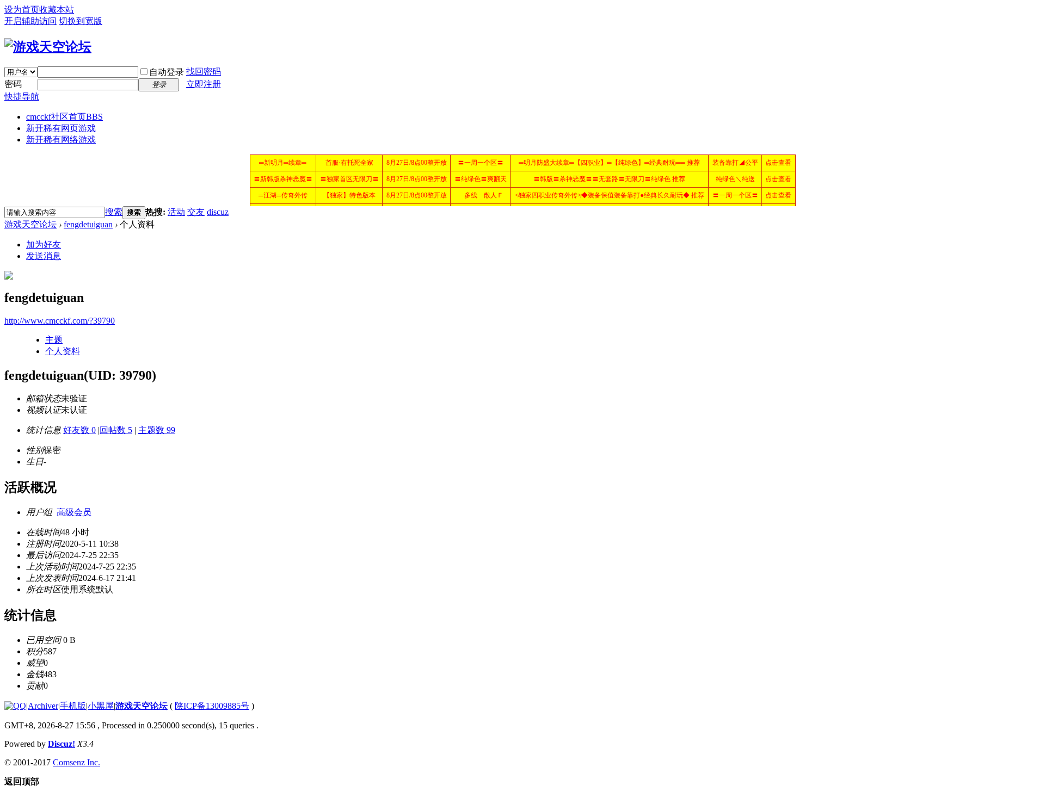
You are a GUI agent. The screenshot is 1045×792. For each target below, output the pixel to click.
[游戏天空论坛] (47, 47)
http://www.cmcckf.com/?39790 (59, 320)
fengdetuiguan (88, 224)
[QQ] (15, 705)
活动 (176, 211)
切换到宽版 (80, 21)
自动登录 (166, 72)
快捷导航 (21, 96)
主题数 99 (156, 430)
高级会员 (74, 512)
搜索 (113, 211)
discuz (218, 211)
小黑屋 (101, 705)
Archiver (43, 705)
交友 (196, 211)
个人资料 (62, 351)
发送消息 (43, 256)
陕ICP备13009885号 (212, 705)
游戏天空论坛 (30, 224)
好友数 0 (79, 430)
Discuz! (61, 743)
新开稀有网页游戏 (61, 128)
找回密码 (203, 71)
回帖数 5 (116, 430)
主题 (54, 339)
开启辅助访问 (30, 21)
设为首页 (21, 9)
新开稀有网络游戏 (61, 139)
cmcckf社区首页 (64, 116)
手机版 (73, 705)
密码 (13, 84)
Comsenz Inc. (76, 762)
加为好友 (43, 244)
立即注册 (203, 84)
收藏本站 (56, 9)
